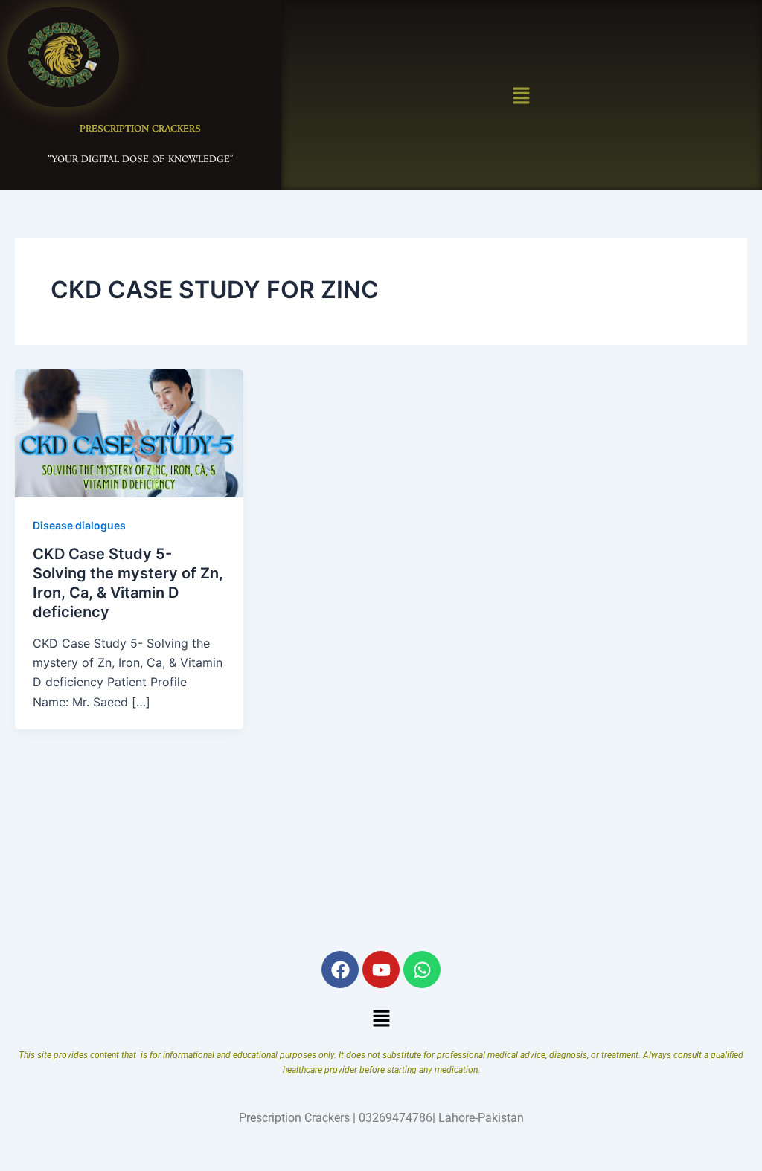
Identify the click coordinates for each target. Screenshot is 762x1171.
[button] (522, 95)
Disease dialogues (79, 525)
